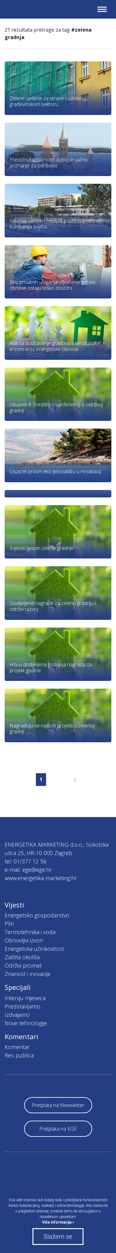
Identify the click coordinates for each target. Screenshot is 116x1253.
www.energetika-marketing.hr (41, 878)
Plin (9, 923)
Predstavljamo (22, 1006)
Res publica (19, 1055)
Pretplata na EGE (58, 1128)
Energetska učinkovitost (34, 948)
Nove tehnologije (26, 1023)
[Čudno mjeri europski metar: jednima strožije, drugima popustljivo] (58, 493)
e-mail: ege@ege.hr (28, 869)
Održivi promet (23, 965)
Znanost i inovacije (27, 973)
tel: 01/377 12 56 (25, 861)
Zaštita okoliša (22, 957)
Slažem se (58, 1236)
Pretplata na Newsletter (58, 1105)
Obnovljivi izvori (24, 940)
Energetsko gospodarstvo (37, 915)
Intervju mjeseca (25, 998)
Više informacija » (58, 1222)
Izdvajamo (17, 1014)
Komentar (17, 1047)
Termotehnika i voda (30, 932)
